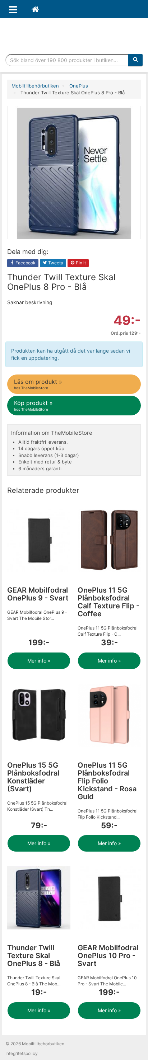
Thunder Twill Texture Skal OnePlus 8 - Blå (33, 955)
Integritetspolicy (21, 1053)
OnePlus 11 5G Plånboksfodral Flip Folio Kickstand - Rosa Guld (107, 781)
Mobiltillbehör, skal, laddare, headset (74, 34)
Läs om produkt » (38, 384)
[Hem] (35, 9)
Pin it (80, 262)
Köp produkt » (33, 405)
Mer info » (39, 661)
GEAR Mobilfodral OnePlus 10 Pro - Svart (108, 955)
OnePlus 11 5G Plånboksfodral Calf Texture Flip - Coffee (108, 602)
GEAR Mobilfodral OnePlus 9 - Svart (38, 594)
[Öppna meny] (12, 9)
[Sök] (135, 60)
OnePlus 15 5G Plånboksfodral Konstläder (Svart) (33, 777)
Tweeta (55, 262)
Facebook (25, 262)
